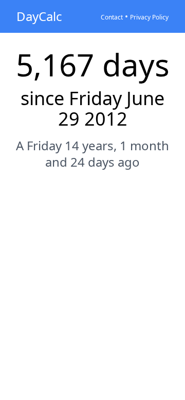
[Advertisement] (92, 279)
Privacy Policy (149, 17)
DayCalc (39, 16)
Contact (112, 17)
